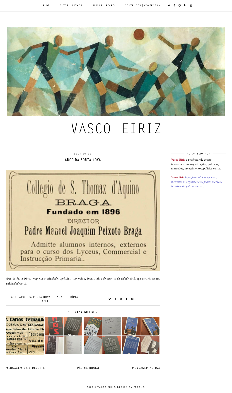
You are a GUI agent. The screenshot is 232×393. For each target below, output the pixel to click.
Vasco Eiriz (178, 160)
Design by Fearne (131, 387)
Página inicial (88, 367)
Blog (46, 5)
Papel (44, 301)
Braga (58, 297)
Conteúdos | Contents (141, 5)
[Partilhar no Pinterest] (121, 299)
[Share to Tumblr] (127, 299)
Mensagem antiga (146, 367)
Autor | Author (71, 5)
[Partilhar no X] (110, 299)
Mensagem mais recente (25, 367)
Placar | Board (103, 5)
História (71, 297)
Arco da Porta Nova (35, 297)
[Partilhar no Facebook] (115, 299)
